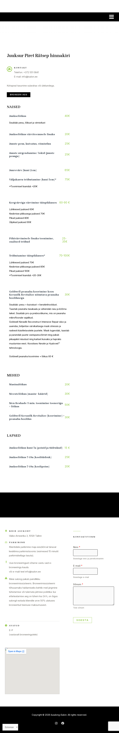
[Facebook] (62, 723)
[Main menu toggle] (111, 16)
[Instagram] (56, 723)
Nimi (76, 547)
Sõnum (78, 584)
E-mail (77, 565)
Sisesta (82, 620)
